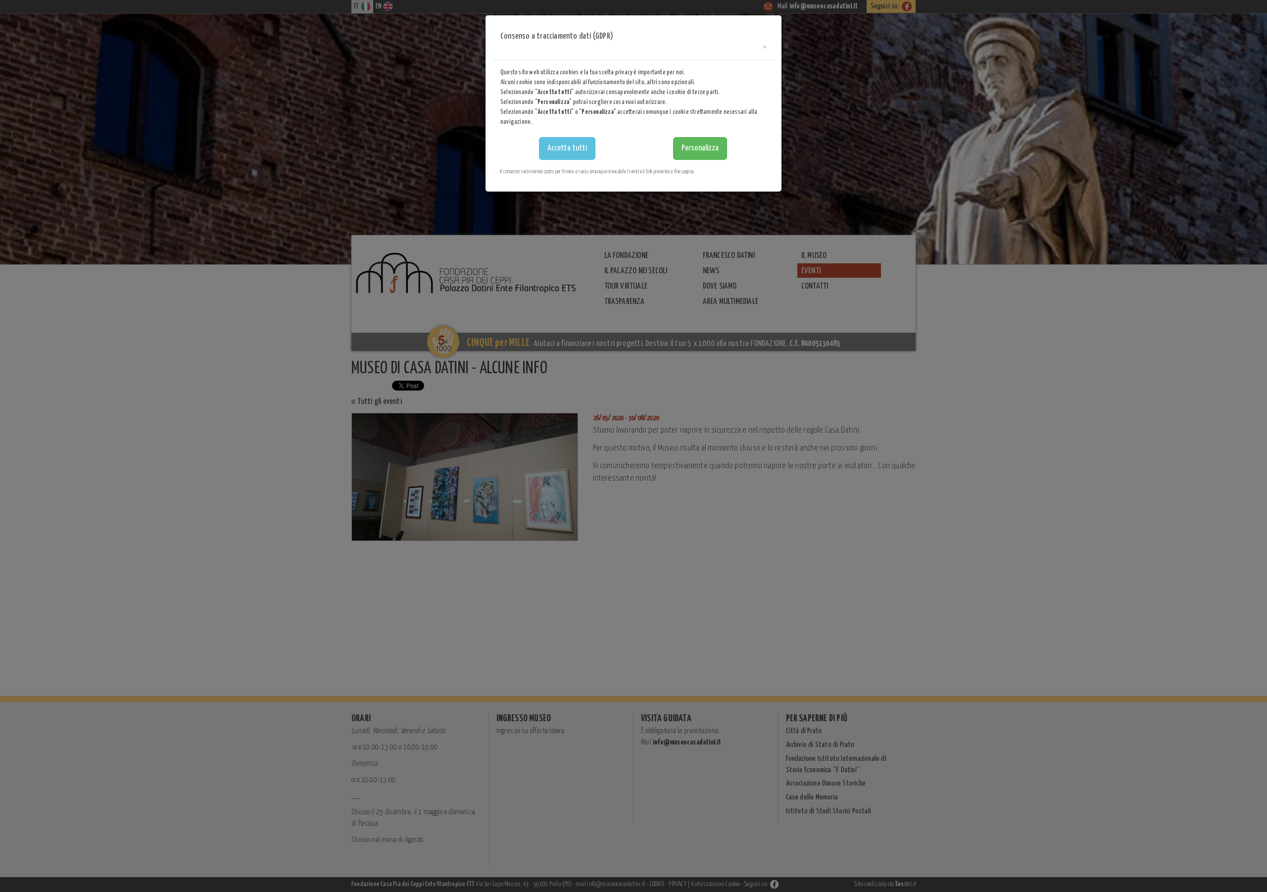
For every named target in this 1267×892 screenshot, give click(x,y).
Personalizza (700, 148)
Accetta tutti (567, 148)
